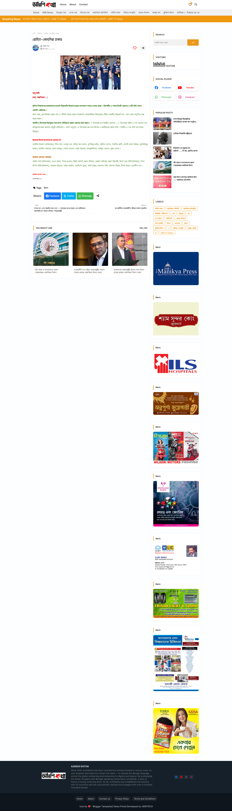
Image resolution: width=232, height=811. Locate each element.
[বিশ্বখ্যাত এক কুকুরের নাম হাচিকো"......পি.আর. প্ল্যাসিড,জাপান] (162, 152)
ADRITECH (147, 806)
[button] (196, 4)
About (72, 4)
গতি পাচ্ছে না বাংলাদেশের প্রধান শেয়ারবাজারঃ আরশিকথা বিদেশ (46, 271)
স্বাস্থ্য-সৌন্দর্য (192, 228)
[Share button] (97, 196)
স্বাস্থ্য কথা (156, 12)
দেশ (188, 213)
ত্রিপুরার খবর (61, 12)
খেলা (173, 213)
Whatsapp (87, 196)
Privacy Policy (122, 798)
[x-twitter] (186, 777)
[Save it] (134, 48)
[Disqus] (90, 321)
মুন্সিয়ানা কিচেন (169, 12)
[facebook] (176, 777)
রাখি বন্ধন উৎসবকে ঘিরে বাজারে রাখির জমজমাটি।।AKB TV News (73, 19)
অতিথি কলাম (115, 12)
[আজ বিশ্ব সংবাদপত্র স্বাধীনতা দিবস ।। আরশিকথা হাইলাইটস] (162, 182)
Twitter (70, 196)
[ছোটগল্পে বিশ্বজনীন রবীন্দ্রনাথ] (162, 138)
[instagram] (191, 777)
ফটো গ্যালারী (159, 223)
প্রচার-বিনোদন (143, 12)
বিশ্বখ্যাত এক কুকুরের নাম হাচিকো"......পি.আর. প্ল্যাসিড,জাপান (185, 149)
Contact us (104, 798)
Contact (83, 4)
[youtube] (181, 777)
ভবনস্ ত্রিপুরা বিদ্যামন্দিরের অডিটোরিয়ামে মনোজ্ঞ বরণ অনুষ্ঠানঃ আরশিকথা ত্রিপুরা (184, 120)
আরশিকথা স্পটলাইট (173, 208)
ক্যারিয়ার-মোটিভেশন (184, 12)
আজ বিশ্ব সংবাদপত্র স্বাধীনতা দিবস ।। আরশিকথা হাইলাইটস (185, 178)
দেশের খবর (73, 12)
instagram (190, 97)
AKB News (47, 12)
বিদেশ (40, 33)
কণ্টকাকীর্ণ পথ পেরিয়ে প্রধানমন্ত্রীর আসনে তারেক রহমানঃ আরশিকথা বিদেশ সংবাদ (89, 271)
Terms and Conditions (144, 798)
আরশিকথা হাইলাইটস (100, 12)
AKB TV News (167, 233)
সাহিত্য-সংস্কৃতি (129, 12)
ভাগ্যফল (177, 223)
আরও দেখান (143, 228)
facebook (166, 87)
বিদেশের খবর (84, 12)
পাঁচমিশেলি (169, 218)
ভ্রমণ (186, 223)
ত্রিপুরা (181, 213)
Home (63, 4)
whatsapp (166, 97)
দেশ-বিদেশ (158, 218)
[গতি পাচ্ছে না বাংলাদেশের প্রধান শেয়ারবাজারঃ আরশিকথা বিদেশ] (162, 167)
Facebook (54, 196)
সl (155, 233)
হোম (34, 33)
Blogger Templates (102, 806)
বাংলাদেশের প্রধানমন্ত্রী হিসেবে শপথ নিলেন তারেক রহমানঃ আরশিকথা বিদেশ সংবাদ (129, 271)
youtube (190, 87)
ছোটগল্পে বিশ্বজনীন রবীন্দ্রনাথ (182, 133)
